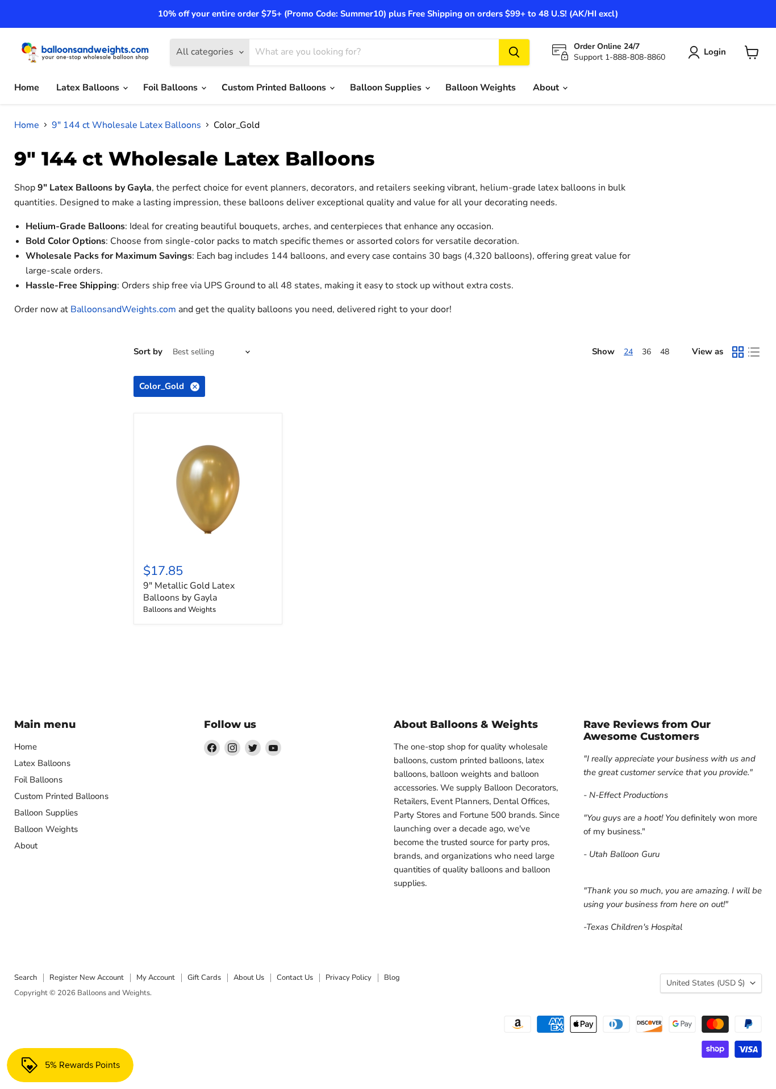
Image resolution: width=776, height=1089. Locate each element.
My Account (155, 977)
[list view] (754, 352)
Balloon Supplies (387, 87)
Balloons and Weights (179, 609)
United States (705, 983)
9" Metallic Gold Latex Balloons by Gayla (189, 591)
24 (628, 351)
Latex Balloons (89, 87)
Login (715, 51)
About (547, 87)
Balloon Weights (480, 87)
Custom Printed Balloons (275, 87)
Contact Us (295, 977)
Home (26, 87)
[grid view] (738, 352)
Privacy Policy (349, 977)
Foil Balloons (171, 87)
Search (25, 977)
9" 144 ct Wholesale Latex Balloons (126, 125)
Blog (392, 977)
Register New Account (86, 977)
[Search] (514, 52)
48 (664, 351)
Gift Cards (204, 977)
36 (646, 351)
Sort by (147, 352)
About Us (248, 977)
